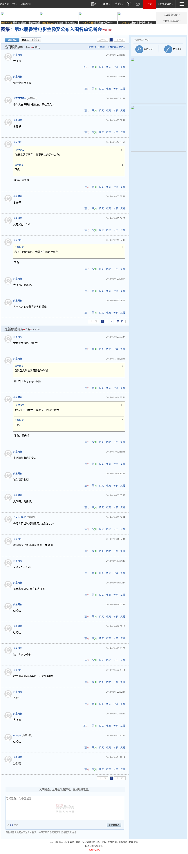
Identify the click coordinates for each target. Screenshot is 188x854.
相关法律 (112, 842)
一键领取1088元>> (172, 21)
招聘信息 (90, 842)
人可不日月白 (19, 98)
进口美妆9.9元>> (172, 15)
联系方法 (80, 842)
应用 (13, 4)
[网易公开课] (105, 4)
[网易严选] (118, 4)
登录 (149, 4)
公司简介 (69, 842)
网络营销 (122, 842)
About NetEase (56, 842)
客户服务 (101, 842)
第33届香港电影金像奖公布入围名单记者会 (58, 29)
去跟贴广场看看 (29, 40)
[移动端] (94, 4)
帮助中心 (133, 842)
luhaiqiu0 (17, 735)
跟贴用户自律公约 (97, 47)
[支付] (129, 4)
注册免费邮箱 (164, 4)
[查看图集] (107, 30)
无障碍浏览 (25, 4)
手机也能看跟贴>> (117, 47)
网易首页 (4, 4)
